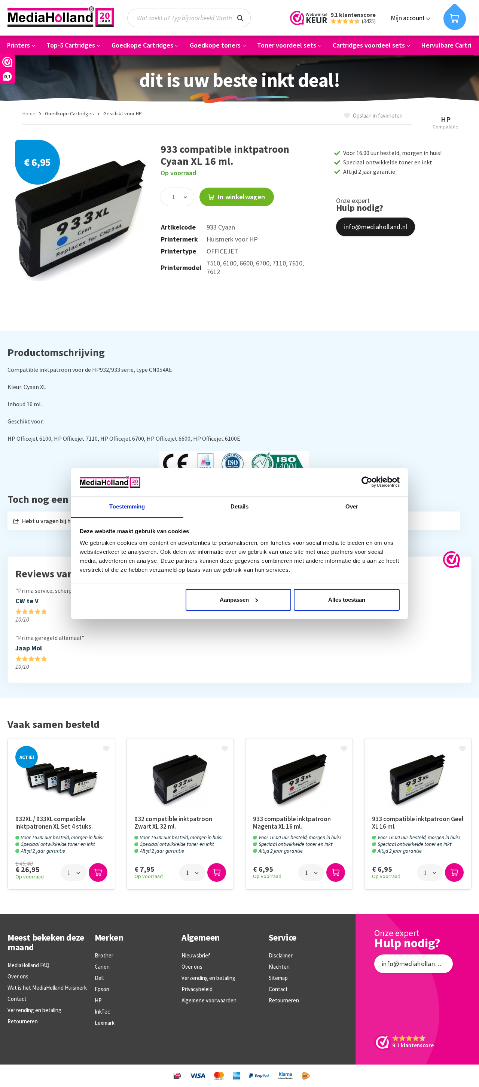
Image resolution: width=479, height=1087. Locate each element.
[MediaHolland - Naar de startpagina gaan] (60, 16)
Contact (17, 998)
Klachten (279, 966)
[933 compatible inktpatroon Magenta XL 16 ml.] (299, 780)
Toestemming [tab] (127, 506)
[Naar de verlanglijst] (107, 749)
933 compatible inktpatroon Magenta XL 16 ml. (292, 822)
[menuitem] (192, 18)
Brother (104, 955)
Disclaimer (281, 955)
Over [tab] (351, 506)
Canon (102, 966)
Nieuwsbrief (195, 955)
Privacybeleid (197, 989)
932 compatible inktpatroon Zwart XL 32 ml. (173, 822)
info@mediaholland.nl (375, 226)
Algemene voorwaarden (209, 1000)
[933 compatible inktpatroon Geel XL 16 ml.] (418, 780)
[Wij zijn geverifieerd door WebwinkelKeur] (451, 559)
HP (98, 1000)
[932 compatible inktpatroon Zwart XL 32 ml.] (180, 780)
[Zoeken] (240, 17)
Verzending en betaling (34, 1010)
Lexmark (105, 1022)
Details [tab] (240, 506)
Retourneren (22, 1021)
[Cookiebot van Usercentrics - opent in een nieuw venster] (367, 482)
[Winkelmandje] (454, 17)
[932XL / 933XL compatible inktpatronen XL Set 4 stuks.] (61, 780)
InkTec (102, 1011)
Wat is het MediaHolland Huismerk (47, 987)
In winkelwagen (240, 196)
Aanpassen (234, 599)
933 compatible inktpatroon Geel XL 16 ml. (417, 822)
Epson (102, 989)
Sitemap (278, 977)
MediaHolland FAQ (28, 965)
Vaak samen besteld (53, 725)
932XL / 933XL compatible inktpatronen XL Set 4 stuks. (54, 822)
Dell (99, 977)
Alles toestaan (346, 599)
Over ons (17, 976)
